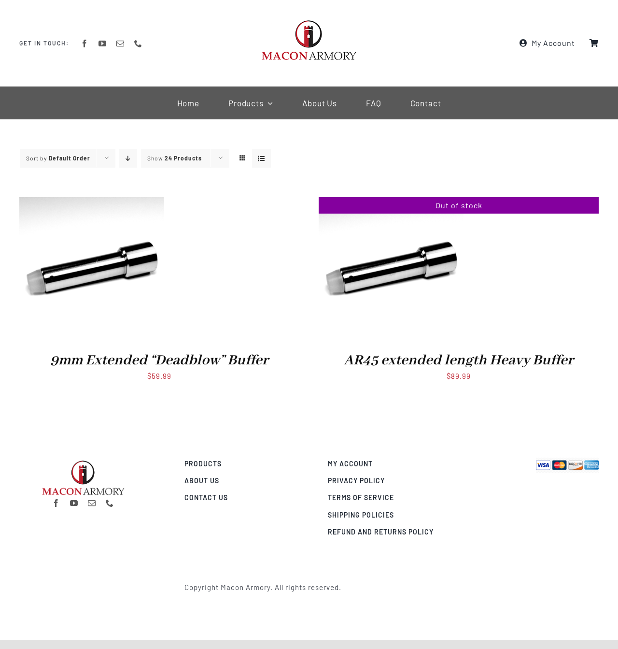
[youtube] (102, 43)
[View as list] (261, 158)
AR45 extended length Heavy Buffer (459, 360)
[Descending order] (128, 158)
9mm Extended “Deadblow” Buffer (159, 360)
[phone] (138, 43)
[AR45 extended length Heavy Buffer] (391, 203)
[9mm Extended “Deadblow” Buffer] (91, 203)
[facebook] (85, 43)
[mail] (120, 43)
